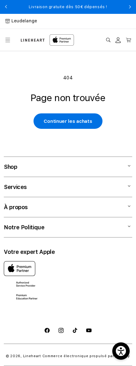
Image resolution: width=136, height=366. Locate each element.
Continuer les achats (68, 121)
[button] (8, 40)
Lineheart (32, 356)
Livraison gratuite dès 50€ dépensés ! (68, 7)
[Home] (33, 40)
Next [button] (130, 7)
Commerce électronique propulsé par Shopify (86, 356)
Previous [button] (6, 7)
